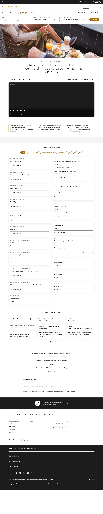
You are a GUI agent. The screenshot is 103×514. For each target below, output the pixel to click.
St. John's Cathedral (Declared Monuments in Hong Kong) (51, 368)
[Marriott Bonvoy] (97, 2)
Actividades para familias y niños (48, 152)
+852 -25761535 (17, 289)
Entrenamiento (62, 152)
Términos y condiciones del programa (52, 483)
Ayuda (17, 484)
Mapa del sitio (11, 484)
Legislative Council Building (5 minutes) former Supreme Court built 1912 (51, 353)
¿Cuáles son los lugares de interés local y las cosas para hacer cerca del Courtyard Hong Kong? (49, 391)
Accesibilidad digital (82, 483)
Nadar (80, 152)
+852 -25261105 (61, 232)
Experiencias (86, 7)
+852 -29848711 (17, 275)
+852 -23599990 (17, 220)
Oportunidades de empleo (27, 483)
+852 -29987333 (17, 179)
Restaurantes (77, 7)
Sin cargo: (60, 426)
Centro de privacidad (65, 483)
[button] (86, 2)
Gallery (99, 7)
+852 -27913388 (61, 177)
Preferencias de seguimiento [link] (14, 483)
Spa (75, 152)
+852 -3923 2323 (17, 262)
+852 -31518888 (17, 233)
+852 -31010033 (17, 206)
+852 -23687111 (17, 165)
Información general (58, 7)
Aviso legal (32, 423)
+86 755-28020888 (61, 197)
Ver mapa (82, 12)
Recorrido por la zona (33, 152)
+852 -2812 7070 (61, 216)
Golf (70, 152)
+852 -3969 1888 (61, 248)
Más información (16, 113)
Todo (23, 152)
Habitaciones (68, 7)
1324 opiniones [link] (35, 12)
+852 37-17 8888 (94, 12)
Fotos (31, 421)
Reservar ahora (87, 252)
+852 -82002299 (17, 192)
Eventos (93, 7)
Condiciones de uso (38, 483)
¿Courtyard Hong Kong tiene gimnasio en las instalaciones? (39, 386)
